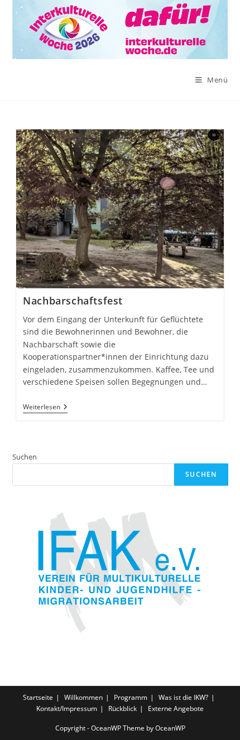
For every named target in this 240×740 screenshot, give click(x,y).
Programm (130, 697)
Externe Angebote (176, 708)
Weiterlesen (45, 407)
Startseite (38, 697)
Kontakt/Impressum (66, 708)
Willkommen (83, 697)
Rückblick (122, 708)
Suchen (24, 457)
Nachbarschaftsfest (73, 300)
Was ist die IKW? (183, 697)
